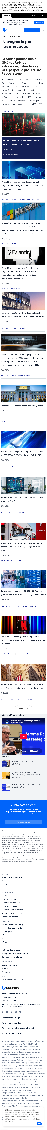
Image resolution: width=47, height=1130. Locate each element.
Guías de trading (9, 965)
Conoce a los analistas (12, 957)
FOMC (3, 421)
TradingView (7, 931)
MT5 (4, 935)
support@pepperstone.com (14, 993)
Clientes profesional (11, 903)
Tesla (3, 560)
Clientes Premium (9, 906)
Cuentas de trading (10, 899)
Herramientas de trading (13, 928)
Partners (5, 881)
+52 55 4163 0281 (9, 1000)
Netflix (3, 654)
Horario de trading (10, 917)
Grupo (5, 884)
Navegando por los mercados (15, 953)
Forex (4, 111)
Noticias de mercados (11, 950)
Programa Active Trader (12, 910)
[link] (4, 22)
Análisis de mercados (13, 36)
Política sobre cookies (12, 1033)
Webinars (6, 972)
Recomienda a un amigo (12, 913)
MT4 (4, 938)
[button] (39, 1123)
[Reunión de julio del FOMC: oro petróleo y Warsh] (23, 393)
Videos (5, 968)
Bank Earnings (23, 606)
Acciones (11, 111)
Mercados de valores (11, 154)
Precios (5, 896)
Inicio (5, 15)
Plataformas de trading (12, 924)
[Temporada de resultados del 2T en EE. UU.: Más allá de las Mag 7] (23, 485)
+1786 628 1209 (9, 997)
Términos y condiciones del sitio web (18, 1028)
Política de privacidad (11, 1023)
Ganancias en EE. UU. (9, 199)
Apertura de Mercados (12, 877)
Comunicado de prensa (12, 980)
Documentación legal (11, 1018)
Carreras (6, 888)
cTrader (5, 942)
